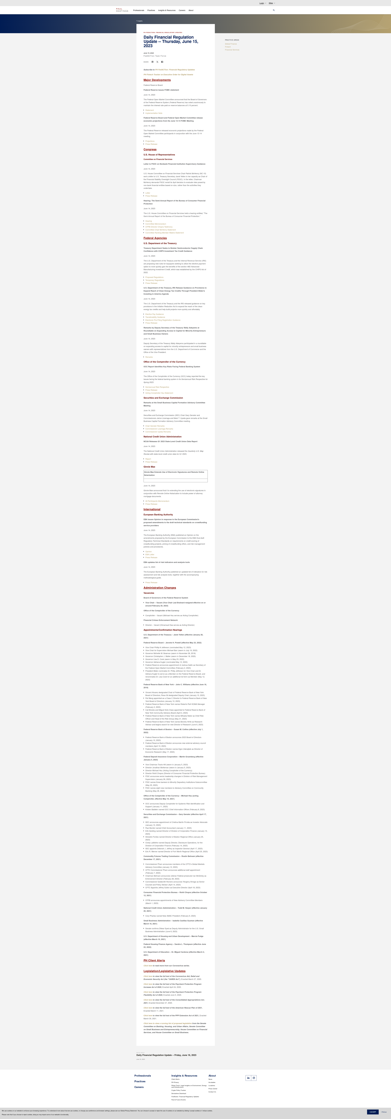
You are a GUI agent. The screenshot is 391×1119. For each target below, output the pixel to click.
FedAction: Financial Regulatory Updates (185, 1096)
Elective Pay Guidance (154, 314)
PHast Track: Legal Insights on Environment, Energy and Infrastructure (189, 1086)
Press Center (213, 1088)
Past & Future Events (178, 1100)
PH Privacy (175, 1082)
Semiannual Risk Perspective (157, 387)
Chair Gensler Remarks (155, 425)
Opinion (148, 551)
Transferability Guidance (155, 317)
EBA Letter (149, 554)
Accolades (212, 1082)
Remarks (149, 357)
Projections (149, 141)
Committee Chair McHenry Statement (160, 229)
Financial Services (232, 50)
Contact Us (212, 1092)
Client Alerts (175, 1079)
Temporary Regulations (154, 280)
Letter (147, 192)
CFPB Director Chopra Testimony (158, 226)
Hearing (148, 221)
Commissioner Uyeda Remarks (158, 431)
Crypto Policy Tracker (178, 1090)
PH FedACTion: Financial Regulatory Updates (163, 32)
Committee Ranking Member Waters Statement (164, 232)
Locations (212, 1085)
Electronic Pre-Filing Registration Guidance (162, 320)
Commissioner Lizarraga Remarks (159, 428)
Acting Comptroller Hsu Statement (159, 392)
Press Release (151, 144)
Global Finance (231, 44)
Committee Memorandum (155, 223)
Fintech (228, 47)
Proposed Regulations (154, 277)
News (210, 1079)
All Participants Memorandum (157, 501)
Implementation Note (153, 113)
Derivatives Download (178, 1093)
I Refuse (384, 1112)
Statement (149, 110)
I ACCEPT (373, 1112)
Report (148, 458)
